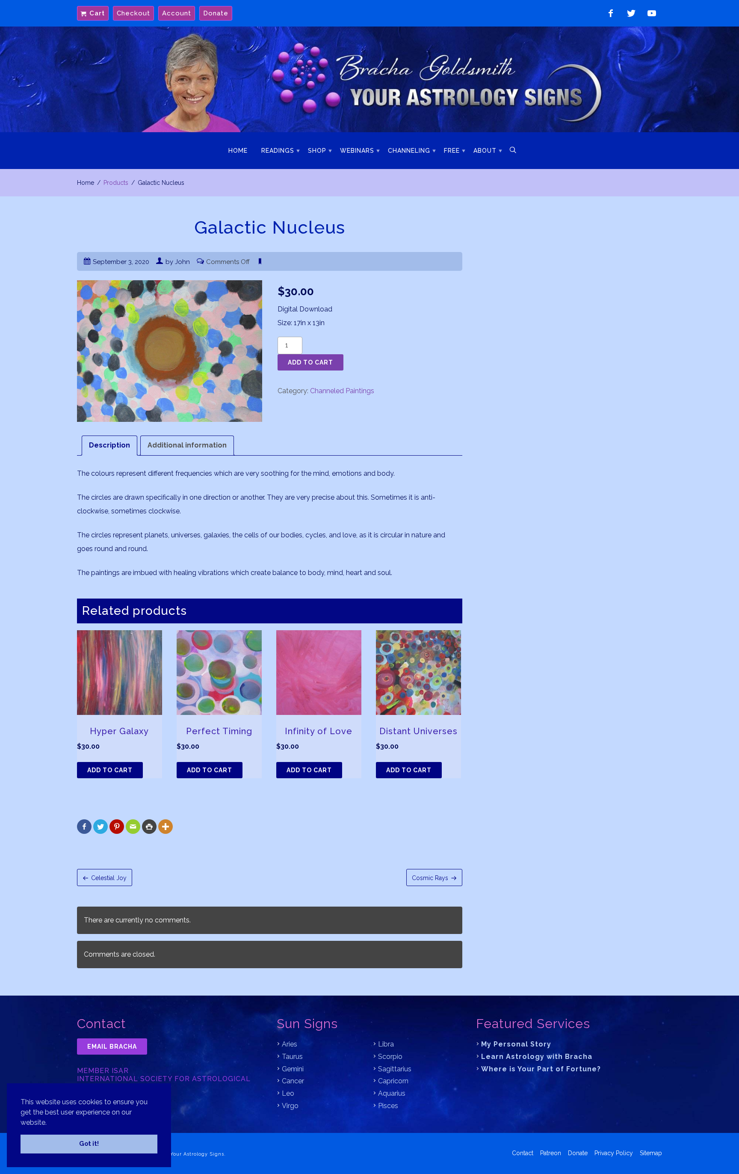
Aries (289, 1044)
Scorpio (390, 1056)
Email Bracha (112, 1046)
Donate (215, 13)
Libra (386, 1044)
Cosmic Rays (430, 878)
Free (452, 150)
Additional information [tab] (187, 445)
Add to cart (310, 362)
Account (176, 13)
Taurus (292, 1056)
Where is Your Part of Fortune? (541, 1069)
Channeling (409, 150)
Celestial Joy (109, 878)
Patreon (550, 1153)
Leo (288, 1093)
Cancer (293, 1081)
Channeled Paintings (342, 391)
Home (238, 150)
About (485, 150)
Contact (522, 1153)
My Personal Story (516, 1044)
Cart (97, 13)
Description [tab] (109, 445)
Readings (277, 150)
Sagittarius (394, 1069)
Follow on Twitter (631, 13)
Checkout (133, 13)
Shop (317, 150)
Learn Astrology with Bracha (536, 1056)
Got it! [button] (89, 1143)
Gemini (293, 1069)
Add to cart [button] (110, 770)
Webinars (357, 150)
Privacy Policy (613, 1153)
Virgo (290, 1106)
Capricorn (393, 1081)
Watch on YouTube (652, 13)
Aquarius (391, 1093)
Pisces (388, 1106)
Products (115, 182)
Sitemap (651, 1153)
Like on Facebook (611, 13)
